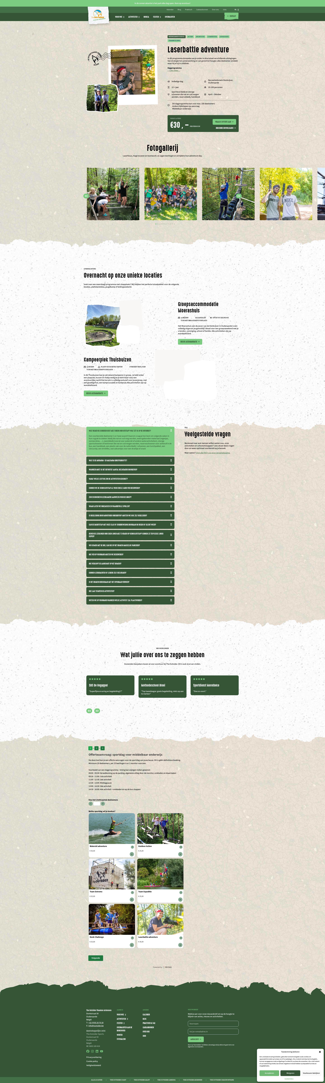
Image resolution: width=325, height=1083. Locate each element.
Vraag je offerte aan (224, 121)
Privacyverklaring (93, 1057)
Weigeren (290, 1073)
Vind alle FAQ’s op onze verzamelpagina (213, 452)
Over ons (215, 10)
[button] (320, 1052)
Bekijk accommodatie (190, 341)
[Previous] (89, 710)
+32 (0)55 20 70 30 (95, 1022)
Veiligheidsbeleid (93, 1065)
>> (238, 196)
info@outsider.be (96, 1025)
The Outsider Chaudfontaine (222, 1080)
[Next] (97, 710)
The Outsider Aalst (142, 1080)
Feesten (156, 16)
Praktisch (188, 10)
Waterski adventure (98, 846)
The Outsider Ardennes (192, 1080)
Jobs (224, 10)
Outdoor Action (145, 846)
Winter (119, 1034)
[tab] (155, 223)
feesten (120, 1023)
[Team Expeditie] (180, 899)
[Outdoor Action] (180, 854)
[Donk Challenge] (132, 945)
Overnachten (170, 16)
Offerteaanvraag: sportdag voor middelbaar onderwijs (125, 754)
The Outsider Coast (118, 1080)
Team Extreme (96, 891)
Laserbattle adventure (148, 937)
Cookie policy (92, 1061)
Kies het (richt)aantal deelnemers (103, 800)
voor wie (118, 16)
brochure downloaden (226, 128)
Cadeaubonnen (202, 10)
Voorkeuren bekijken (311, 1073)
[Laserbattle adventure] (180, 945)
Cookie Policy (289, 1079)
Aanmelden (195, 1039)
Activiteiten (132, 16)
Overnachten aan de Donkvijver (124, 1029)
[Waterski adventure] (132, 854)
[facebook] (87, 1052)
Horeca (146, 16)
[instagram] (92, 1052)
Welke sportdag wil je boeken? (102, 811)
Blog (179, 10)
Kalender (170, 10)
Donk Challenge (97, 937)
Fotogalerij (121, 1039)
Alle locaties (96, 1080)
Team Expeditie (145, 891)
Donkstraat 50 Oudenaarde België (92, 1016)
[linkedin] (97, 1052)
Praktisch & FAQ (149, 1023)
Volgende (96, 958)
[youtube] (101, 1052)
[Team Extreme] (132, 899)
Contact (231, 16)
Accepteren (269, 1073)
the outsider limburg (166, 1080)
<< (86, 196)
